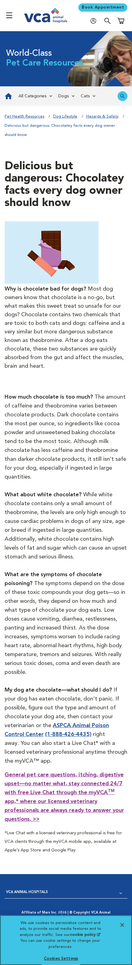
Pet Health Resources (24, 116)
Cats (85, 96)
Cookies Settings (61, 959)
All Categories (32, 96)
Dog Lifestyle (65, 116)
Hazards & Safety (102, 116)
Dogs (63, 96)
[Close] (122, 925)
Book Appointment (103, 7)
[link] (7, 96)
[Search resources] (122, 96)
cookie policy (85, 935)
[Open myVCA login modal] (95, 21)
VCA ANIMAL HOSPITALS (27, 892)
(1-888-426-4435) (68, 734)
